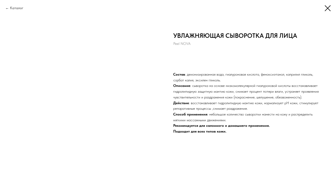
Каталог (16, 8)
